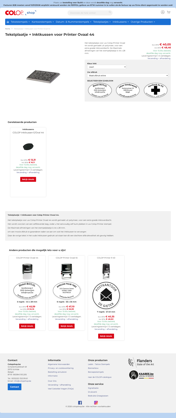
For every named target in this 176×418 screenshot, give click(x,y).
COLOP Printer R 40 (106, 258)
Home (7, 29)
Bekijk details (28, 179)
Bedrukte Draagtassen (98, 396)
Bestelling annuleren (57, 372)
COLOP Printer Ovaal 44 (27, 258)
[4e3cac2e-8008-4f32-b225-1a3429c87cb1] (156, 90)
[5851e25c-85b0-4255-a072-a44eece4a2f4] (100, 90)
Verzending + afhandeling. (159, 58)
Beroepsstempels (96, 372)
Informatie (52, 376)
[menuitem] (7, 21)
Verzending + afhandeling (59, 385)
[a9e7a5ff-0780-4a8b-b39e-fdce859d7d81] (128, 90)
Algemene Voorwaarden (59, 364)
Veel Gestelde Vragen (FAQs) (61, 389)
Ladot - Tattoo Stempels (99, 364)
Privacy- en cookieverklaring (61, 368)
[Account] (163, 12)
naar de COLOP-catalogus (99, 377)
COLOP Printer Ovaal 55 (67, 258)
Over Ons (52, 381)
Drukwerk (92, 392)
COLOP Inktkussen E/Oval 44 (28, 132)
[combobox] (90, 12)
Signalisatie (93, 388)
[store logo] (20, 12)
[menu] (88, 22)
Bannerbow (93, 368)
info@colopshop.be (22, 381)
